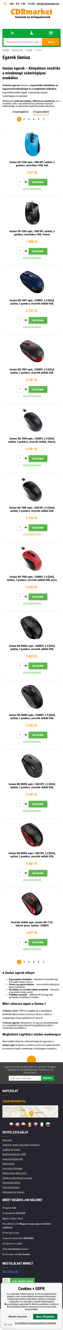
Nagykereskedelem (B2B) (14, 1154)
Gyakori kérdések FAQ (12, 1159)
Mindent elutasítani (17, 1316)
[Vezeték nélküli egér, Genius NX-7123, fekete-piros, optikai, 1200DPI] (32, 904)
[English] (17, 1124)
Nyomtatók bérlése (11, 1182)
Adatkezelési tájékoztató (14, 1173)
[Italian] (42, 1124)
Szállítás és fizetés (11, 1149)
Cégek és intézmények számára (17, 1178)
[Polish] (23, 1124)
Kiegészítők (17, 50)
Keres (51, 42)
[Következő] (43, 120)
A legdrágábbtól (20, 111)
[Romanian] (29, 1124)
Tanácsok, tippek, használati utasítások (21, 1144)
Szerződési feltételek (12, 1168)
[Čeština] (11, 1124)
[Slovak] (35, 1124)
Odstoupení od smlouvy (13, 1192)
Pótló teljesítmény (11, 1187)
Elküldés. (47, 1078)
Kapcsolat (7, 1140)
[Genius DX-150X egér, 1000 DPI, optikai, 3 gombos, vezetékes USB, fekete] (32, 213)
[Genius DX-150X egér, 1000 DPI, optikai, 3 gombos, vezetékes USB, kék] (32, 144)
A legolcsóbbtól (41, 111)
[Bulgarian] (48, 1124)
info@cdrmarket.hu (48, 3)
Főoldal (5, 50)
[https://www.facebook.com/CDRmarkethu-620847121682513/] (10, 1271)
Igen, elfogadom (45, 1316)
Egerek (29, 50)
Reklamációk (8, 1163)
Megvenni (37, 182)
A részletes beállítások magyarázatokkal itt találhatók (31, 1323)
